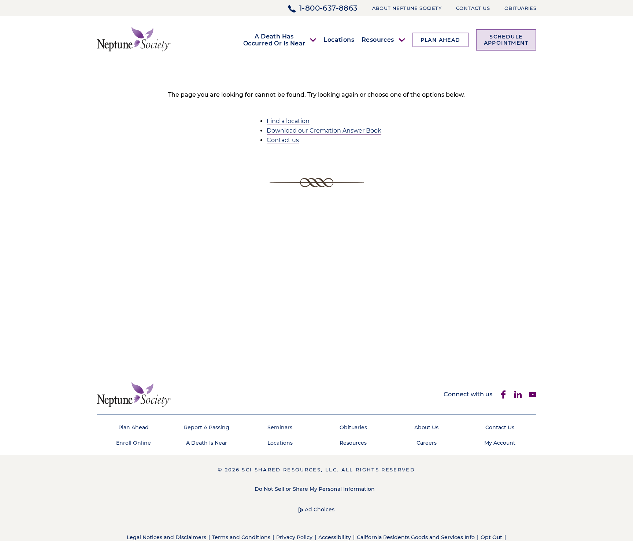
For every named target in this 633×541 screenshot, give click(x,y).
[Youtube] (532, 394)
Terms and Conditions (241, 537)
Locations (338, 39)
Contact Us (473, 8)
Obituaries (520, 8)
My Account (499, 443)
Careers (427, 443)
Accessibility (334, 537)
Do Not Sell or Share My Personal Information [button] (315, 489)
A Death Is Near (206, 443)
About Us (426, 427)
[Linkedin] (518, 394)
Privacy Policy (294, 537)
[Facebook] (503, 394)
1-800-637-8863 (328, 8)
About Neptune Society (406, 8)
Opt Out (491, 537)
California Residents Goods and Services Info (416, 537)
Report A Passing (206, 427)
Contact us (283, 140)
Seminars (279, 427)
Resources (353, 443)
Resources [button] (378, 39)
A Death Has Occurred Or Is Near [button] (274, 40)
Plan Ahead (133, 427)
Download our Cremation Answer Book (324, 130)
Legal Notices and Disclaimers (166, 537)
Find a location (288, 121)
